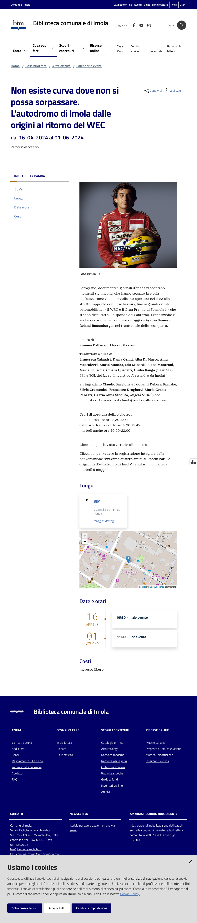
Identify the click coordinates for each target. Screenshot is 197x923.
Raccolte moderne (112, 755)
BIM (97, 501)
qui (92, 444)
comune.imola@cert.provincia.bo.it (38, 854)
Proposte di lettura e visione (163, 748)
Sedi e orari (19, 748)
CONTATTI (16, 814)
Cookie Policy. (130, 894)
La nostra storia (22, 742)
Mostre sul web (155, 742)
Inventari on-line (112, 785)
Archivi (105, 791)
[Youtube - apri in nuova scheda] (140, 25)
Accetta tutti (56, 908)
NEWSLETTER (79, 814)
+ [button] (84, 535)
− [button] (84, 541)
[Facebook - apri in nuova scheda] (132, 25)
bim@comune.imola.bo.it (26, 849)
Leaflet (142, 586)
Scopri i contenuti (115, 730)
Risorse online (157, 730)
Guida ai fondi (109, 779)
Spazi (15, 755)
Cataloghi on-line (112, 742)
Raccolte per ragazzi (114, 761)
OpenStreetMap (156, 586)
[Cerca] (181, 25)
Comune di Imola (20, 4)
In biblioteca (64, 742)
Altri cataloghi (110, 748)
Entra (16, 730)
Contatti (17, 773)
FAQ (14, 779)
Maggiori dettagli (104, 521)
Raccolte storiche (112, 773)
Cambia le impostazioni (91, 908)
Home (15, 65)
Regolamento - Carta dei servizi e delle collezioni (27, 764)
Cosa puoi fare (36, 65)
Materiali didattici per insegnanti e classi (159, 758)
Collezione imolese (113, 767)
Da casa (62, 748)
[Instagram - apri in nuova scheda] (147, 25)
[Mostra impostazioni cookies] (193, 461)
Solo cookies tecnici (25, 908)
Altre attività (61, 65)
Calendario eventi (89, 65)
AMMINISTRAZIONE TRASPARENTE (153, 814)
